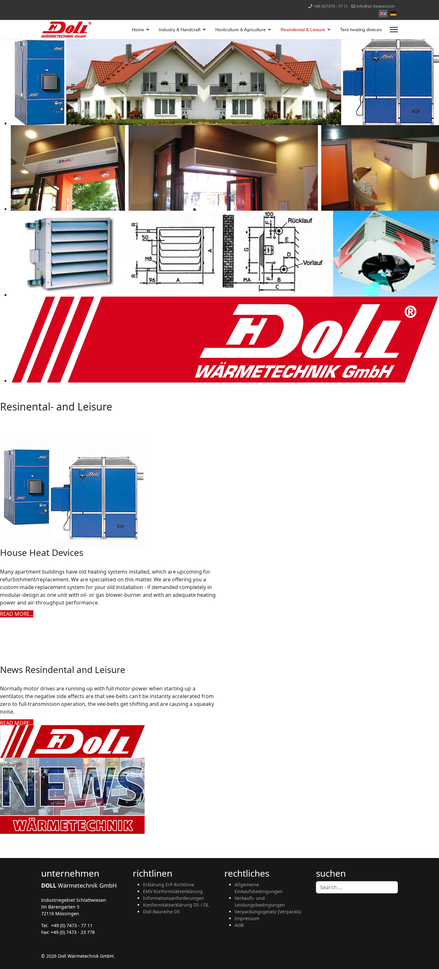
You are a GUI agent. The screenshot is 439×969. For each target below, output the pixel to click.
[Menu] (394, 29)
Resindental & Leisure (303, 29)
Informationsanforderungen (173, 898)
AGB (239, 925)
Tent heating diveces (361, 29)
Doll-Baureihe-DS (161, 912)
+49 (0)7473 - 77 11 (330, 6)
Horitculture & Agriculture (240, 29)
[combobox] (357, 887)
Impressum (247, 918)
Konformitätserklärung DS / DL (176, 905)
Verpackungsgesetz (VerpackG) (268, 912)
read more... (16, 613)
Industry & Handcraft (180, 29)
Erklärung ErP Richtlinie (168, 884)
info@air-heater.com (375, 6)
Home (138, 29)
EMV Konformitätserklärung (173, 891)
